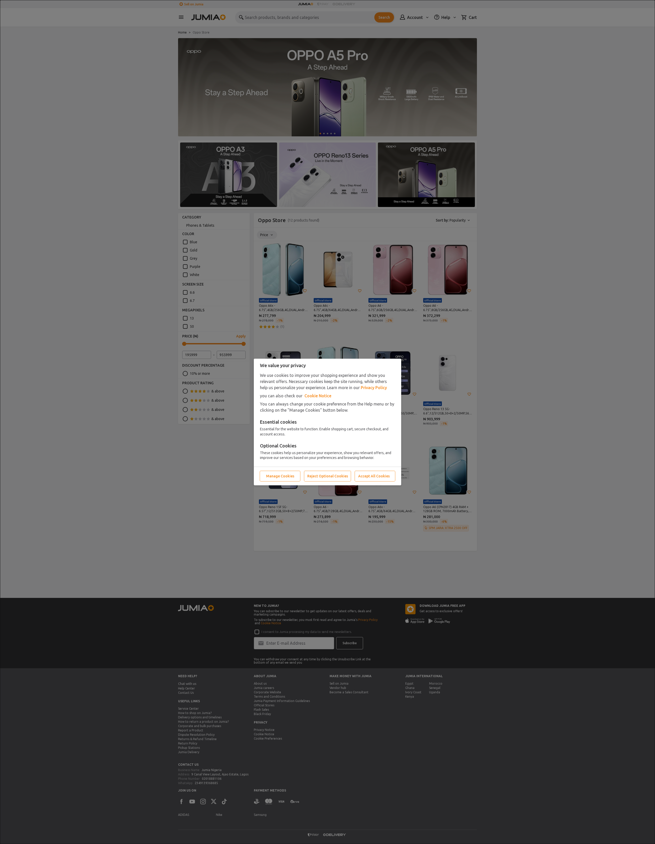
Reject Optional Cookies (327, 476)
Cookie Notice (317, 395)
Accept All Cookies (374, 476)
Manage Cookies (280, 476)
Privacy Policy (374, 387)
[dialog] (327, 422)
